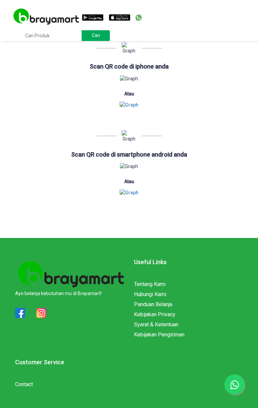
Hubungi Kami (150, 294)
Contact (24, 384)
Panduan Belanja (153, 304)
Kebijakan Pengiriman (159, 334)
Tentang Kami (150, 284)
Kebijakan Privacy (154, 314)
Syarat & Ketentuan (156, 324)
